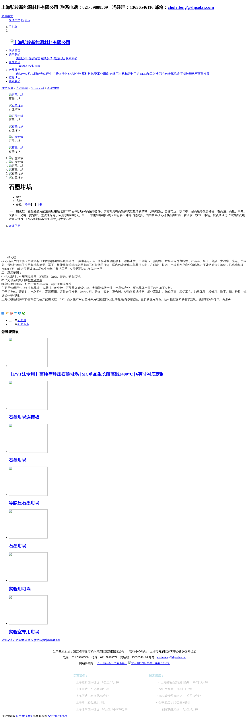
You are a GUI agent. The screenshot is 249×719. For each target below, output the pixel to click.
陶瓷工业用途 (100, 73)
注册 (39, 204)
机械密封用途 (130, 73)
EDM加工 (146, 73)
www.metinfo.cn (57, 715)
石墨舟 (21, 320)
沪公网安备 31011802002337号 (150, 663)
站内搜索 (42, 640)
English (25, 20)
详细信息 (14, 225)
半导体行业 (59, 73)
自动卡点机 (23, 73)
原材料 (86, 73)
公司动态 (22, 66)
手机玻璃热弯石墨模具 (194, 73)
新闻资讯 (14, 62)
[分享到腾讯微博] (15, 313)
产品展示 (14, 69)
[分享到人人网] (19, 313)
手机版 (13, 26)
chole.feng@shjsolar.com (191, 7)
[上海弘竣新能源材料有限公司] (35, 42)
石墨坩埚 (53, 88)
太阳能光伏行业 (41, 73)
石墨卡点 (23, 324)
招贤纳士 (14, 77)
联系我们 (71, 58)
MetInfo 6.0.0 (24, 715)
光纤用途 (115, 73)
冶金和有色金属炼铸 (166, 73)
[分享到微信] (24, 313)
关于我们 (14, 54)
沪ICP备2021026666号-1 (112, 663)
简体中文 (7, 16)
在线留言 (34, 58)
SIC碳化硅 (74, 73)
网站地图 (54, 640)
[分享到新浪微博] (11, 313)
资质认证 (59, 58)
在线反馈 (46, 58)
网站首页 (14, 50)
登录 (28, 204)
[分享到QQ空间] (7, 313)
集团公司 (22, 58)
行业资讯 (34, 66)
